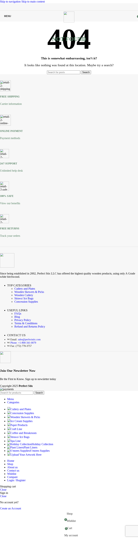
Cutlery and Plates (24, 288)
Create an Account (10, 508)
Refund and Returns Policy (29, 326)
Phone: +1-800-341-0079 (23, 342)
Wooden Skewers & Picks (29, 291)
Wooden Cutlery (23, 295)
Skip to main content (33, 1)
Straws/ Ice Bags (23, 298)
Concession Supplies (26, 301)
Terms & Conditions (25, 323)
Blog (17, 316)
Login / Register (16, 480)
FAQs (17, 313)
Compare (12, 477)
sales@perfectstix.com (29, 339)
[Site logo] (69, 21)
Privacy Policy (22, 320)
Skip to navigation (10, 1)
